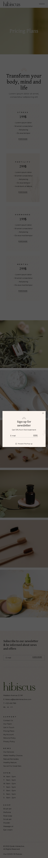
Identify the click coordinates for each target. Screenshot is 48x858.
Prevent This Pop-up (25, 443)
